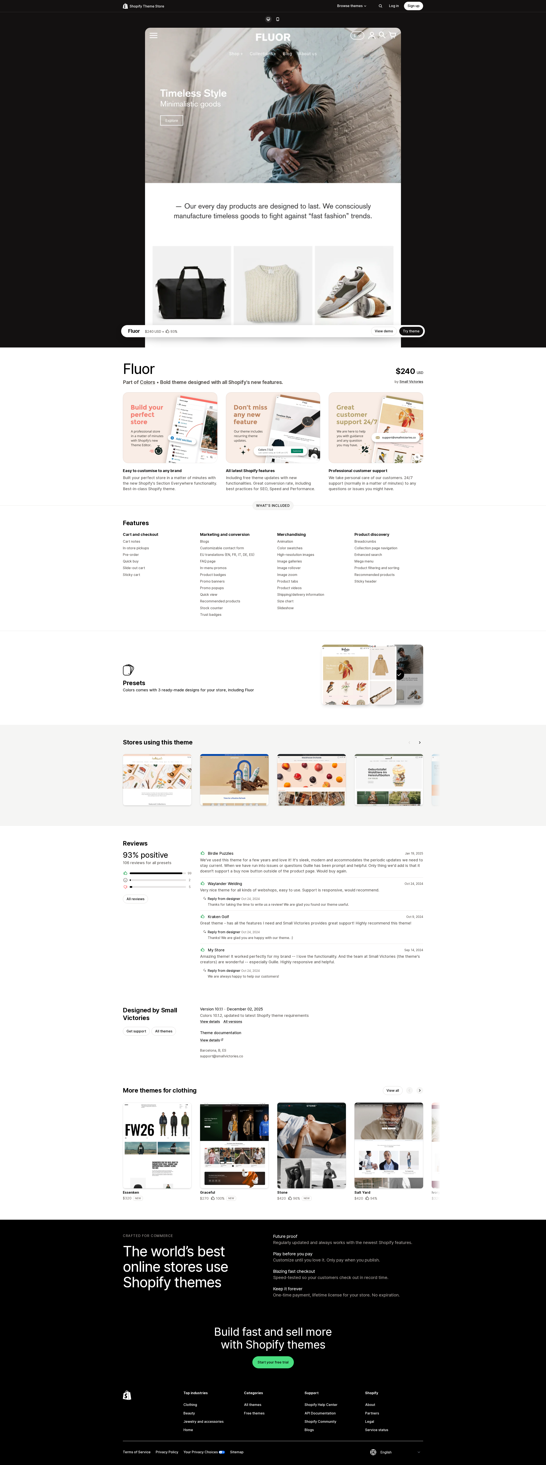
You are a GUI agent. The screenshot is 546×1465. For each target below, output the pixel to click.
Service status (376, 1430)
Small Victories (411, 381)
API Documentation (320, 1413)
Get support (136, 1031)
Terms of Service (137, 1452)
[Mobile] (277, 19)
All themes (163, 1031)
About (370, 1405)
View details (210, 1021)
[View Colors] (372, 675)
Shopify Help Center (321, 1405)
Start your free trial (273, 1362)
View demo (384, 331)
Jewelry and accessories (203, 1421)
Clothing (190, 1405)
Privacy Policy (167, 1452)
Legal (369, 1421)
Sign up (414, 6)
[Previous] (409, 742)
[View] (157, 780)
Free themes (254, 1413)
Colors (147, 382)
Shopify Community (320, 1421)
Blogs (309, 1430)
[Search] (380, 6)
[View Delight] (346, 675)
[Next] (419, 742)
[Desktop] (268, 19)
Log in (394, 6)
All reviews (135, 899)
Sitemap (237, 1452)
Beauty (189, 1413)
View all (392, 1090)
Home (188, 1430)
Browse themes (350, 6)
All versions (232, 1021)
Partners (372, 1413)
